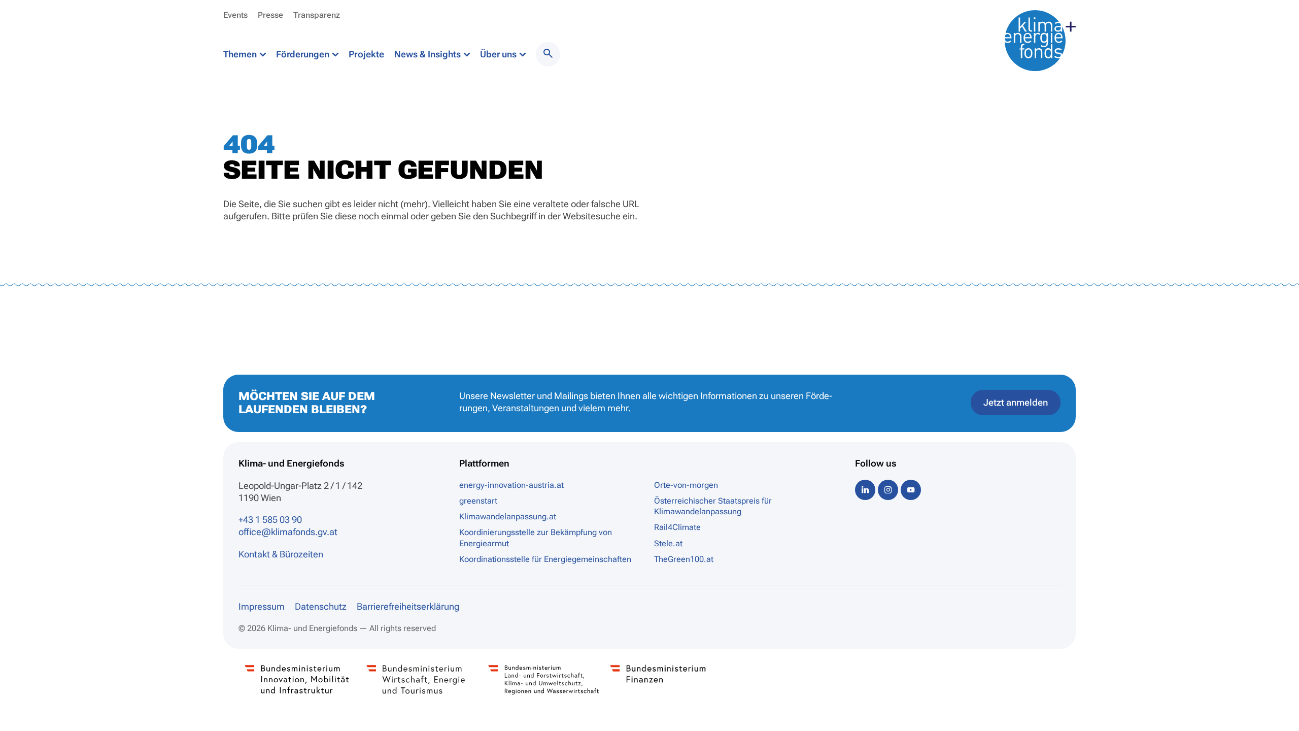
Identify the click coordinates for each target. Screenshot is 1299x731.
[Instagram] (888, 489)
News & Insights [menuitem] (428, 54)
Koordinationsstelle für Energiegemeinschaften (545, 559)
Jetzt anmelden (1015, 402)
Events (235, 15)
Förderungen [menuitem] (303, 54)
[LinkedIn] (865, 489)
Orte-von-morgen (686, 485)
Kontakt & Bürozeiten (280, 554)
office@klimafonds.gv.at (287, 531)
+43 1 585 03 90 (270, 519)
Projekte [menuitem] (366, 54)
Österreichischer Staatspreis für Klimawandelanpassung (713, 506)
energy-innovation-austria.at (511, 485)
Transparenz (316, 15)
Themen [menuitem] (241, 54)
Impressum (261, 606)
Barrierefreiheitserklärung (408, 606)
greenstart (478, 501)
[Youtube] (911, 489)
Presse (270, 15)
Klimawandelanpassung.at (507, 516)
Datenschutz (321, 606)
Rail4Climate (677, 527)
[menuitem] (548, 54)
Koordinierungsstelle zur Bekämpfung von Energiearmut (535, 537)
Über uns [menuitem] (499, 54)
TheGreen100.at (683, 559)
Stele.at (668, 543)
